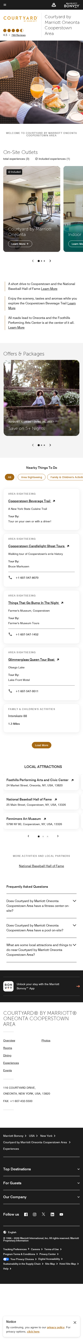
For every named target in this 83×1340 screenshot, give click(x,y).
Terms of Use (51, 1249)
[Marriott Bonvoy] (69, 4)
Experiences (11, 1062)
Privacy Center (47, 1254)
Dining (7, 1055)
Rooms (7, 1048)
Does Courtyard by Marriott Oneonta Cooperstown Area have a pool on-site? (34, 927)
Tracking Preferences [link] (15, 1249)
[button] (53, 5)
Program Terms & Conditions (19, 1254)
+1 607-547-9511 (27, 691)
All (9, 477)
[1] (41, 261)
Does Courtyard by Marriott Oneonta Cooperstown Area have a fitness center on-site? (37, 906)
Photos (46, 1040)
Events (7, 1070)
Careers (35, 1249)
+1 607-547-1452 (27, 634)
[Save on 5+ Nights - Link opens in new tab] (41, 398)
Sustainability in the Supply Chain (22, 1263)
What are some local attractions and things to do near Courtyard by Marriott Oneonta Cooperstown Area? (39, 950)
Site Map (50, 1263)
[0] (38, 261)
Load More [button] (41, 745)
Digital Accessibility (49, 1259)
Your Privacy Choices (21, 1259)
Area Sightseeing (31, 477)
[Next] (50, 445)
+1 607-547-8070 (27, 577)
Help (5, 1268)
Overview (9, 1040)
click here (33, 1331)
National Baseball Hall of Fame (41, 866)
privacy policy (55, 1327)
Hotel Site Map (67, 1263)
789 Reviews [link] (18, 35)
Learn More (18, 243)
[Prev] (32, 445)
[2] (44, 261)
